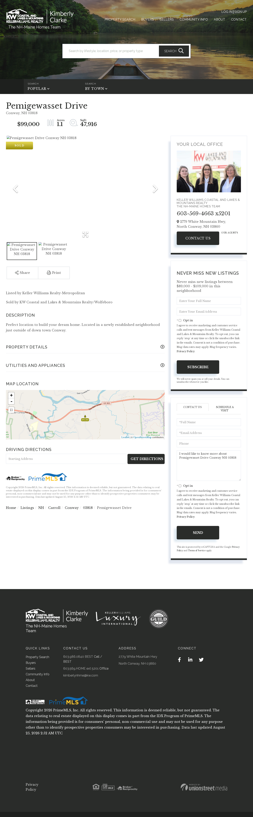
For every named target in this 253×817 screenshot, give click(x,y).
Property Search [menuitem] (120, 19)
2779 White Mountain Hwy (138, 657)
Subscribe (198, 367)
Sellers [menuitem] (167, 19)
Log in (226, 12)
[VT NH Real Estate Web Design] (204, 787)
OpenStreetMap (142, 437)
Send (198, 533)
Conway (72, 508)
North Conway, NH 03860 (137, 663)
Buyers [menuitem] (147, 19)
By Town (94, 89)
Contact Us (198, 238)
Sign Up (240, 12)
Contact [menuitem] (239, 19)
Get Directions (147, 459)
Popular (37, 89)
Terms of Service (197, 550)
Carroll (54, 508)
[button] (174, 51)
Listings (27, 508)
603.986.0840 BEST (78, 657)
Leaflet (125, 437)
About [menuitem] (219, 19)
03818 (88, 508)
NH (41, 508)
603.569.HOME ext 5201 (81, 668)
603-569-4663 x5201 (203, 213)
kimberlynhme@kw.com (80, 675)
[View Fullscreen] (11, 410)
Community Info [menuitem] (194, 19)
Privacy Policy (185, 351)
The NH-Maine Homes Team (34, 27)
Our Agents (229, 233)
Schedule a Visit (225, 409)
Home (11, 508)
